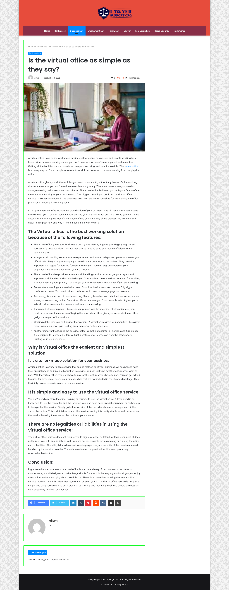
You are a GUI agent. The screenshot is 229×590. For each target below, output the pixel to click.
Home (47, 31)
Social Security (162, 31)
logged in (45, 559)
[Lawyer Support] (114, 13)
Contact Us (106, 584)
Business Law (76, 31)
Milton (36, 78)
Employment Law (96, 31)
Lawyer (127, 31)
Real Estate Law (142, 31)
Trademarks (179, 31)
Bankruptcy (60, 31)
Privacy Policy (121, 584)
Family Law (114, 31)
